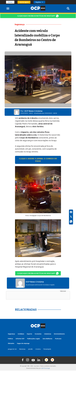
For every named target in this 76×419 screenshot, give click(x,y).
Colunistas (47, 334)
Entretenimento (59, 334)
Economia (38, 334)
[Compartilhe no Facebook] (71, 212)
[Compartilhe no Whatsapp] (71, 221)
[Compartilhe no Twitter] (71, 217)
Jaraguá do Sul (12, 349)
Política (10, 338)
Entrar (10, 2)
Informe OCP (20, 338)
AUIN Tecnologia (45, 368)
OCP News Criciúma (33, 111)
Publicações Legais (33, 338)
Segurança (11, 334)
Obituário (11, 343)
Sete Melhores (47, 338)
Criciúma (38, 349)
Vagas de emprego (23, 343)
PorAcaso (58, 338)
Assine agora (23, 2)
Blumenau (22, 349)
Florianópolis (47, 349)
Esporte (29, 334)
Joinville (30, 349)
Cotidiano (21, 334)
